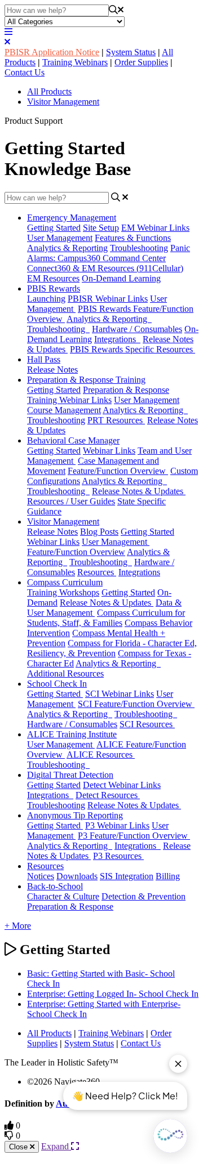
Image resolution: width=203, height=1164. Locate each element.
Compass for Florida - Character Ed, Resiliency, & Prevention (112, 648)
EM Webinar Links (155, 227)
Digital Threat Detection (70, 775)
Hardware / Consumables (137, 329)
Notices (40, 876)
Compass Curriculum (65, 582)
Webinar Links (109, 450)
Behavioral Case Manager (73, 440)
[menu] (8, 32)
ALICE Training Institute (72, 734)
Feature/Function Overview (118, 471)
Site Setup (101, 227)
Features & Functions (133, 238)
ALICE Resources (101, 754)
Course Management (64, 410)
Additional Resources (65, 673)
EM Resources (53, 278)
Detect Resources (108, 795)
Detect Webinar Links (122, 785)
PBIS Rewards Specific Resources (132, 349)
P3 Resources (118, 856)
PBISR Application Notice (52, 52)
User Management (59, 238)
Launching (46, 298)
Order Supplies (141, 62)
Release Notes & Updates (139, 491)
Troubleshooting (139, 248)
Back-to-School (55, 886)
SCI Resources (147, 724)
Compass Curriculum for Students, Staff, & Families (106, 618)
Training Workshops (63, 592)
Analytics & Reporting (67, 248)
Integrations (117, 339)
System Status (131, 52)
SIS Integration (126, 876)
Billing (168, 876)
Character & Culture (63, 896)
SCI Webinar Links (119, 694)
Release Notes (52, 369)
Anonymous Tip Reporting (75, 815)
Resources (96, 572)
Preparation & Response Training (86, 379)
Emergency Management (71, 217)
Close (19, 1147)
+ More (18, 925)
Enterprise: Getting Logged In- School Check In (112, 994)
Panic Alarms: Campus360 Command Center (108, 253)
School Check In (57, 683)
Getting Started (54, 227)
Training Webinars (75, 62)
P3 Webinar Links (117, 825)
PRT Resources (116, 420)
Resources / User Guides (71, 501)
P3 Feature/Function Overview (134, 835)
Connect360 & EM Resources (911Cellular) (105, 268)
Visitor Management (63, 101)
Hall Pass (43, 359)
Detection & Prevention (144, 896)
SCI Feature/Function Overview (136, 704)
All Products (49, 91)
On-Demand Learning (121, 278)
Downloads (77, 876)
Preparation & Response (70, 906)
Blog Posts (99, 531)
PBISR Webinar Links (108, 298)
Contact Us (25, 72)
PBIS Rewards (53, 288)
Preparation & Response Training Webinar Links (98, 395)
